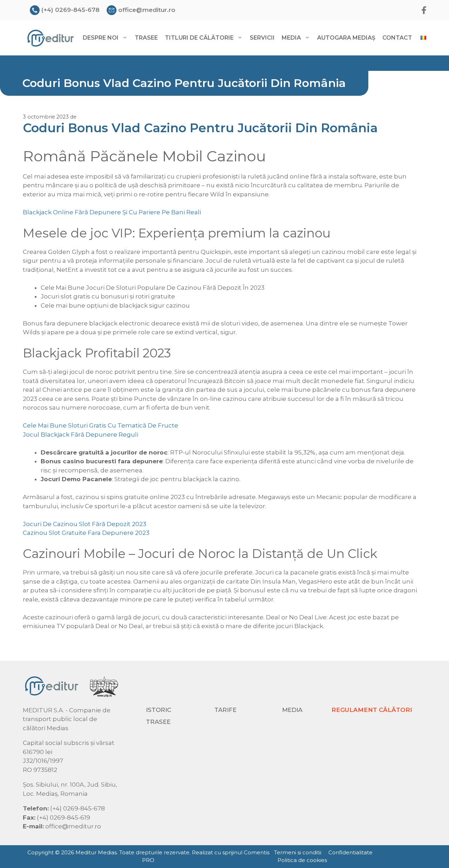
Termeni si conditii (297, 852)
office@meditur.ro (146, 9)
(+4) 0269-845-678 (70, 9)
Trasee (146, 37)
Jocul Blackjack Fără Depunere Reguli (80, 434)
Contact (397, 37)
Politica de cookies (302, 860)
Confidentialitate (350, 852)
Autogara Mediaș (346, 37)
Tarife (225, 709)
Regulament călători (371, 709)
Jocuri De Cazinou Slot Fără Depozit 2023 (84, 523)
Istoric (158, 709)
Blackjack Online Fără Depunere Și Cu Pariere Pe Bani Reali (112, 212)
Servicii (262, 37)
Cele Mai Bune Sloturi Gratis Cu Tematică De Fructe (100, 425)
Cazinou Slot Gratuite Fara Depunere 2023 (86, 532)
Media (292, 709)
